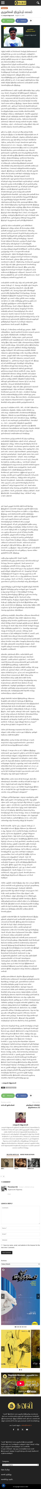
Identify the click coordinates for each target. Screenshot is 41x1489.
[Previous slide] (3, 1348)
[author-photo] (20, 1117)
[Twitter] (23, 1430)
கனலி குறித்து (6, 1474)
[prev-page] (1, 1176)
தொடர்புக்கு (5, 1469)
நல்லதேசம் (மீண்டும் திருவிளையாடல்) (33, 1106)
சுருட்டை (16, 1168)
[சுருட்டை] (20, 1162)
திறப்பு (3, 1168)
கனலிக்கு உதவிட (7, 1479)
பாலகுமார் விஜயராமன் (8, 15)
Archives (4, 1260)
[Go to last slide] (3, 1296)
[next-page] (4, 1176)
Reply (9, 1194)
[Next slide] (38, 1296)
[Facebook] (14, 1430)
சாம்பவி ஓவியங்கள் (8, 1105)
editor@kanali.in (26, 1425)
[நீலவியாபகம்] (34, 1162)
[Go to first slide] (38, 1348)
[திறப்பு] (7, 1162)
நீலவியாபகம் (31, 1168)
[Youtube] (27, 1430)
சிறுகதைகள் (4, 8)
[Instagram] (18, 1430)
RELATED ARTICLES (13, 1154)
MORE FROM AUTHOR (27, 1154)
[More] (31, 21)
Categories (5, 1461)
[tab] (15, 1326)
